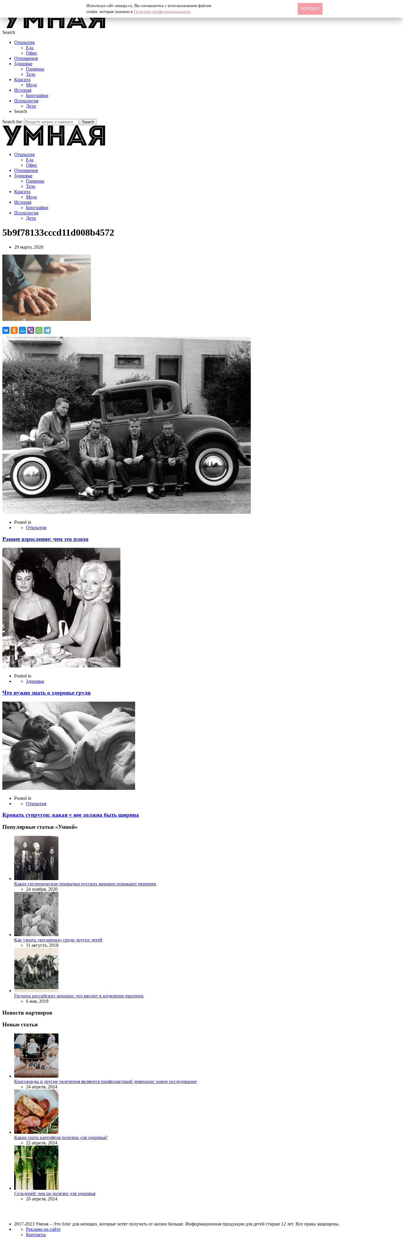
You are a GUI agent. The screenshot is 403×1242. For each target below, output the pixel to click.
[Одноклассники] (14, 330)
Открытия (24, 42)
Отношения (26, 58)
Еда (29, 47)
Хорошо (310, 8)
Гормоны (35, 68)
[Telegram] (47, 330)
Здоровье (23, 63)
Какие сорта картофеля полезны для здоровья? (61, 1137)
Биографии (37, 95)
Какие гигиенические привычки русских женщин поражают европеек (85, 883)
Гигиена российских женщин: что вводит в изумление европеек (79, 995)
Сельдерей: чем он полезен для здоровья (54, 1193)
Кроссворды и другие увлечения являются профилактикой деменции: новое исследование (105, 1081)
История (22, 90)
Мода (31, 84)
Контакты (36, 1234)
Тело (30, 74)
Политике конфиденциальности (162, 11)
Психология (26, 100)
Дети (31, 106)
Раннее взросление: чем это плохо (45, 539)
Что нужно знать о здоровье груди (46, 693)
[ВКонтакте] (5, 330)
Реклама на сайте (43, 1229)
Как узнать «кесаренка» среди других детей (58, 939)
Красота (22, 79)
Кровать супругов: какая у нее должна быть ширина (70, 815)
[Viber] (30, 330)
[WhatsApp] (38, 330)
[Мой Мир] (22, 330)
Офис (31, 52)
